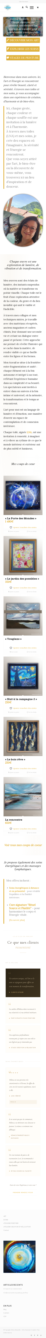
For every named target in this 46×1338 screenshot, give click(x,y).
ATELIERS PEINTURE (10, 1223)
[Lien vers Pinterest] (37, 1335)
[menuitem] (23, 1)
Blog (4, 1309)
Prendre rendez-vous (23, 1192)
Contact (6, 1230)
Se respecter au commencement (12, 1289)
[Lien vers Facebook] (34, 1335)
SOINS (5, 1220)
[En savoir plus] (17, 920)
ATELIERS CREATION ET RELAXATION (17, 1227)
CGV (4, 1316)
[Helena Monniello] (19, 7)
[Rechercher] (26, 7)
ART (4, 1216)
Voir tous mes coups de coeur (23, 845)
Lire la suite (14, 652)
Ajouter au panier (14, 531)
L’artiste (6, 1313)
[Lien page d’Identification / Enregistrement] (22, 7)
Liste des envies (23, 1)
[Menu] (31, 7)
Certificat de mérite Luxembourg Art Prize (15, 1293)
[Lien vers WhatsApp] (41, 1335)
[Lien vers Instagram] (31, 1335)
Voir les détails (32, 531)
